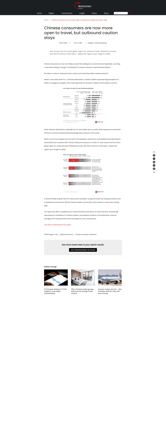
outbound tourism (66, 234)
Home (39, 13)
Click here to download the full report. (58, 225)
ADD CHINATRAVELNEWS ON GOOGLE (83, 250)
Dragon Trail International (97, 43)
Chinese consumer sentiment (85, 234)
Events (94, 13)
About (106, 13)
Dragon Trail (52, 234)
